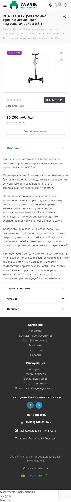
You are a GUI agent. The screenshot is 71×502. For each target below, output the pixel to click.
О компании (35, 330)
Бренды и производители (35, 335)
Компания (35, 325)
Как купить (35, 369)
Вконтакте (30, 405)
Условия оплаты (35, 374)
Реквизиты (35, 350)
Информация (35, 363)
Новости (35, 354)
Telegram (39, 405)
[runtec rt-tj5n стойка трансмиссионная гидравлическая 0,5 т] (35, 68)
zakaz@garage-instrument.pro (38, 430)
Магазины (35, 345)
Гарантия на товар (35, 383)
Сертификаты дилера (35, 340)
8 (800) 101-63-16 (37, 422)
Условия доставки (35, 378)
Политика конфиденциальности (35, 388)
